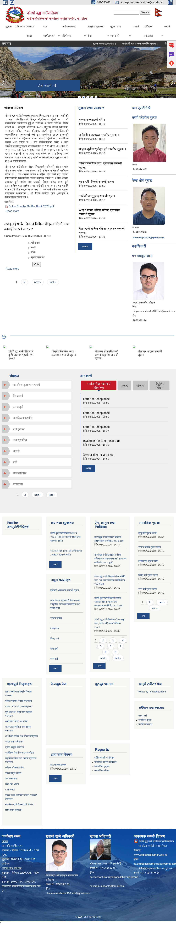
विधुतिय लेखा (159, 386)
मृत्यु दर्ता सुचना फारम (147, 533)
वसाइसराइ (54, 628)
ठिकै (33, 252)
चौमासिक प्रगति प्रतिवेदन (105, 762)
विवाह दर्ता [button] (18, 395)
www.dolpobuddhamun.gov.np (150, 854)
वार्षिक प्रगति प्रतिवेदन (104, 757)
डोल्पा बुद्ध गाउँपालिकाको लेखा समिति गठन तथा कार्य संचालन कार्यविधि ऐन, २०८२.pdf (109, 580)
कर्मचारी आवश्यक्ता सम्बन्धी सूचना (64, 590)
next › (37, 282)
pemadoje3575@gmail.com (148, 237)
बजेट (124, 386)
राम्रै (33, 247)
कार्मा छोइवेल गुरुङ (144, 117)
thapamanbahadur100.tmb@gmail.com (68, 893)
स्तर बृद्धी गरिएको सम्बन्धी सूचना (96, 181)
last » (53, 282)
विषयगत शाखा (31, 31)
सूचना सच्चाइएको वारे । (91, 43)
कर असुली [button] (18, 406)
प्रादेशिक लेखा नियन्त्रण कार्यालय (19, 752)
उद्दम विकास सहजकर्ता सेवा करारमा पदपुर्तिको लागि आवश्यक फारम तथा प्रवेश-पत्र (65, 604)
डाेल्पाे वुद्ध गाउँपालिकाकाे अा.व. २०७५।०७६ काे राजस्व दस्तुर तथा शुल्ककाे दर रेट (65, 537)
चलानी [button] (16, 451)
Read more (12, 211)
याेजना (140, 386)
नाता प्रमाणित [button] (20, 440)
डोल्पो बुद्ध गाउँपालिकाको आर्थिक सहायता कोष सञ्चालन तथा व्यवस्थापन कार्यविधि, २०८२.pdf (108, 602)
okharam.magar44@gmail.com (107, 885)
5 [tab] (96, 97)
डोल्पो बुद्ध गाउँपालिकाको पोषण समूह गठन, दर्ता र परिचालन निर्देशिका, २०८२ (109, 623)
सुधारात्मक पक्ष (38, 257)
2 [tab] (83, 97)
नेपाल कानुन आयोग (13, 773)
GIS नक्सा (10, 789)
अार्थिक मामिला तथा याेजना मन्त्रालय (21, 736)
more (85, 246)
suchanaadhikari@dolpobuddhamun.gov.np (114, 876)
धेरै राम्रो (35, 242)
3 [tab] (87, 97)
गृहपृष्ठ (9, 26)
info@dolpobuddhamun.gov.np (156, 868)
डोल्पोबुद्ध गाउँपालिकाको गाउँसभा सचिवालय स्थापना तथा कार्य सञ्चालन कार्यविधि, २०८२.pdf (110, 558)
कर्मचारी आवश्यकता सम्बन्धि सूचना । (127, 43)
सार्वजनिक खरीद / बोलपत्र (98, 386)
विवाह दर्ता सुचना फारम (148, 575)
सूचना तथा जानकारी (115, 31)
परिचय (19, 26)
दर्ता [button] (15, 462)
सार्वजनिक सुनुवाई (101, 766)
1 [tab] (79, 97)
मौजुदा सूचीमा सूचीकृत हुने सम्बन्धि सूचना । (102, 149)
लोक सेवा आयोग (12, 784)
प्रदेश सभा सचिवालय (14, 741)
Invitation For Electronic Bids (101, 440)
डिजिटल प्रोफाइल (148, 31)
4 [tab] (91, 97)
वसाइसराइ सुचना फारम (148, 561)
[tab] (37, 385)
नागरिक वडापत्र (145, 724)
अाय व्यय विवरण (58, 765)
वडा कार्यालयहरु (49, 31)
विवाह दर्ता (54, 638)
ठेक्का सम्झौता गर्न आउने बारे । (99, 454)
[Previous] (3, 83)
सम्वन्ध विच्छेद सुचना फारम (149, 547)
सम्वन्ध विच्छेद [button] (19, 473)
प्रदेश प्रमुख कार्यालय (14, 747)
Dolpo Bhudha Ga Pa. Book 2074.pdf (31, 206)
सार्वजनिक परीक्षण (101, 770)
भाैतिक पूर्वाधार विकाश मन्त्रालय (18, 701)
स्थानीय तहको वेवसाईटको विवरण (19, 804)
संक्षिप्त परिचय (13, 108)
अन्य (88, 468)
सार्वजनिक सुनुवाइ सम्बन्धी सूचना (97, 196)
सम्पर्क (167, 26)
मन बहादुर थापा (142, 256)
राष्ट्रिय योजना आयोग (14, 767)
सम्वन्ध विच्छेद (56, 618)
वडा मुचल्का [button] (19, 428)
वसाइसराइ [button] (18, 484)
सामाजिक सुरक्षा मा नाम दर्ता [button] (26, 384)
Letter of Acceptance (96, 399)
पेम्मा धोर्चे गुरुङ (142, 180)
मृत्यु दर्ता (54, 648)
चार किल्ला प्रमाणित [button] (23, 417)
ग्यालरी (136, 26)
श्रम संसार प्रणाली (13, 810)
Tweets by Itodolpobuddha (151, 691)
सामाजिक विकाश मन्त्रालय (16, 721)
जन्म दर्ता (54, 658)
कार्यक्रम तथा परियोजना (68, 31)
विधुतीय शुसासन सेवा (95, 31)
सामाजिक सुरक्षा (144, 720)
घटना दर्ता (142, 715)
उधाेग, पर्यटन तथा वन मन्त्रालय (18, 706)
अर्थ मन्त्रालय (11, 778)
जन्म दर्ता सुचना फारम (147, 589)
